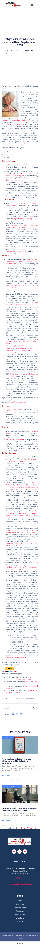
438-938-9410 (20, 878)
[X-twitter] (19, 851)
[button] (32, 5)
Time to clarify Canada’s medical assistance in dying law (22, 174)
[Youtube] (25, 851)
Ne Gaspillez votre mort (15, 440)
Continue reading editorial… (19, 144)
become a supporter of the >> (22, 678)
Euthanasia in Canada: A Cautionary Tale (22, 165)
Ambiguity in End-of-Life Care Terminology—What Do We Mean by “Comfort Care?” (22, 531)
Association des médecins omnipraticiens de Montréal (22, 226)
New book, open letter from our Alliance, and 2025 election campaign (16, 761)
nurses (25, 131)
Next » (33, 828)
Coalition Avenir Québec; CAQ (14, 124)
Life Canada (11, 412)
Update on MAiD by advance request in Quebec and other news (19, 809)
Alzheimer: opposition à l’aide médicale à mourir (22, 304)
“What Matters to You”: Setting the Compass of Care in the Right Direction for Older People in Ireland (22, 514)
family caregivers (15, 131)
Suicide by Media (12, 180)
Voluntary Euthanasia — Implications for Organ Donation (22, 460)
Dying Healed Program (14, 410)
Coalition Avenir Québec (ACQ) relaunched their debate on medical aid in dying (22, 261)
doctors (35, 131)
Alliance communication (17, 53)
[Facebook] (14, 851)
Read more (6, 775)
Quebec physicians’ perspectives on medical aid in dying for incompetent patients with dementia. (22, 567)
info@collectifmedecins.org (22, 219)
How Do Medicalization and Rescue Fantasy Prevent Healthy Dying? (22, 543)
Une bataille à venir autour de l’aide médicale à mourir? (22, 341)
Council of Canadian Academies (16, 120)
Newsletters (30, 53)
